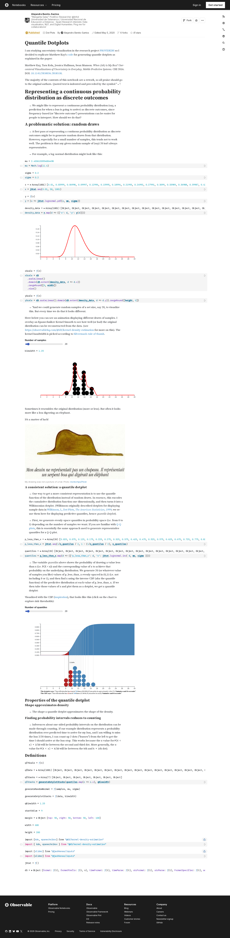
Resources (37, 5)
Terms (87, 931)
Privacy (58, 931)
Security (70, 931)
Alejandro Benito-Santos (45, 14)
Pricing (56, 5)
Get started (215, 5)
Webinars (128, 912)
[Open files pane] (223, 16)
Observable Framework (97, 912)
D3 (87, 919)
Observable (91, 908)
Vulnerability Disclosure (111, 931)
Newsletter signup (164, 919)
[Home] (18, 914)
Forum (127, 922)
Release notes (93, 922)
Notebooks (19, 5)
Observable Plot (93, 915)
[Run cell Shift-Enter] (205, 166)
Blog (126, 908)
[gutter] (11, 63)
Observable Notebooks (59, 908)
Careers (160, 912)
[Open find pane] (223, 42)
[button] (21, 38)
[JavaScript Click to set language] (21, 165)
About (159, 908)
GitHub (159, 922)
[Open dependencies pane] (223, 36)
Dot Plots (50, 32)
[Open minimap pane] (223, 29)
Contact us (161, 915)
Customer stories (132, 919)
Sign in (197, 5)
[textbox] (115, 166)
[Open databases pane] (223, 23)
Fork (189, 20)
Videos (127, 915)
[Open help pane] (223, 49)
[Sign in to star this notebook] (196, 20)
